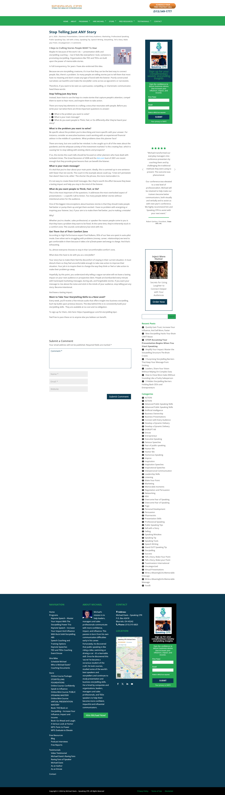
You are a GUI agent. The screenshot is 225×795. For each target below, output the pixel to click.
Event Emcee (56, 653)
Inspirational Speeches (155, 467)
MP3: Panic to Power (60, 727)
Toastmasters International (157, 563)
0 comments (76, 43)
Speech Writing (97, 40)
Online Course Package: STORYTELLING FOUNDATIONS (61, 679)
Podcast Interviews (59, 741)
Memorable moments (154, 486)
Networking (150, 493)
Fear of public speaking (155, 445)
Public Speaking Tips (57, 40)
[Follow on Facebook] (118, 684)
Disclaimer (169, 791)
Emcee (148, 432)
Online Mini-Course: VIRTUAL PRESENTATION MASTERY (62, 701)
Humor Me (150, 448)
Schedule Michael (58, 661)
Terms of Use (156, 791)
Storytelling (108, 40)
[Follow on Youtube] (132, 684)
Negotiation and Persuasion (157, 490)
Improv (148, 458)
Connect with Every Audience (90, 36)
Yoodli (147, 585)
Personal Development (155, 509)
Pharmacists (150, 515)
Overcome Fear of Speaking (157, 499)
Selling (148, 531)
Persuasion (150, 512)
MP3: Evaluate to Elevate (62, 730)
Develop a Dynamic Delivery (157, 423)
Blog (53, 738)
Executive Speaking (153, 439)
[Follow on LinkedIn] (127, 684)
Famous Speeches (153, 442)
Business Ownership (154, 413)
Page (147, 506)
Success (148, 553)
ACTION (148, 397)
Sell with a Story (73, 40)
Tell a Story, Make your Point (157, 560)
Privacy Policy (142, 791)
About (73, 21)
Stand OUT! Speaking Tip (156, 547)
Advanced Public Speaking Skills (159, 404)
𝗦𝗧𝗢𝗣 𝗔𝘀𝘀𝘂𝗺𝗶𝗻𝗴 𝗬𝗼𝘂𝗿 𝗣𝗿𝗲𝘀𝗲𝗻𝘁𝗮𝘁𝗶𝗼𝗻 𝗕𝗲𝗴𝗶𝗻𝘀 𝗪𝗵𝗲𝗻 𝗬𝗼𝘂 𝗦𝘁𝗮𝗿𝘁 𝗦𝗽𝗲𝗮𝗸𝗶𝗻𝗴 (158, 343)
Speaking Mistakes (153, 534)
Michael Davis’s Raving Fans (63, 756)
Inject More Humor (158, 257)
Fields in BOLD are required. (157, 112)
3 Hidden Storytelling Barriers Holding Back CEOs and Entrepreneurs (157, 384)
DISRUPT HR (150, 429)
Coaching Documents (60, 668)
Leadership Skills (152, 474)
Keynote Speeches (59, 647)
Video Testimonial (59, 753)
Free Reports (56, 745)
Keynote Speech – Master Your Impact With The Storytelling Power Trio (62, 621)
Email (150, 105)
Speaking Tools (151, 541)
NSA (147, 496)
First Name (152, 97)
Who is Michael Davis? (60, 664)
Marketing (106, 36)
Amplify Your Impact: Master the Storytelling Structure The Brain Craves (158, 352)
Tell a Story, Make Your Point (157, 557)
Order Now (159, 301)
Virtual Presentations (154, 569)
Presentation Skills (153, 518)
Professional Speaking (120, 36)
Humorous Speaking (154, 455)
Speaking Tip (85, 40)
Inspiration (150, 461)
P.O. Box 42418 (122, 618)
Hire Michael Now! (96, 715)
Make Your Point (152, 480)
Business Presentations (68, 36)
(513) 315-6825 (131, 624)
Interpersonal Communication (158, 471)
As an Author (56, 766)
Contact (158, 21)
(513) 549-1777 (162, 11)
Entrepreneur (151, 436)
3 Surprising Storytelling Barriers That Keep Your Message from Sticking (158, 362)
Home (65, 21)
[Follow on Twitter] (122, 684)
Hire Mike (53, 658)
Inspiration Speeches (154, 464)
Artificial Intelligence (154, 410)
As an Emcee (56, 769)
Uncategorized (64, 43)
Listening (149, 477)
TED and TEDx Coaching (61, 650)
